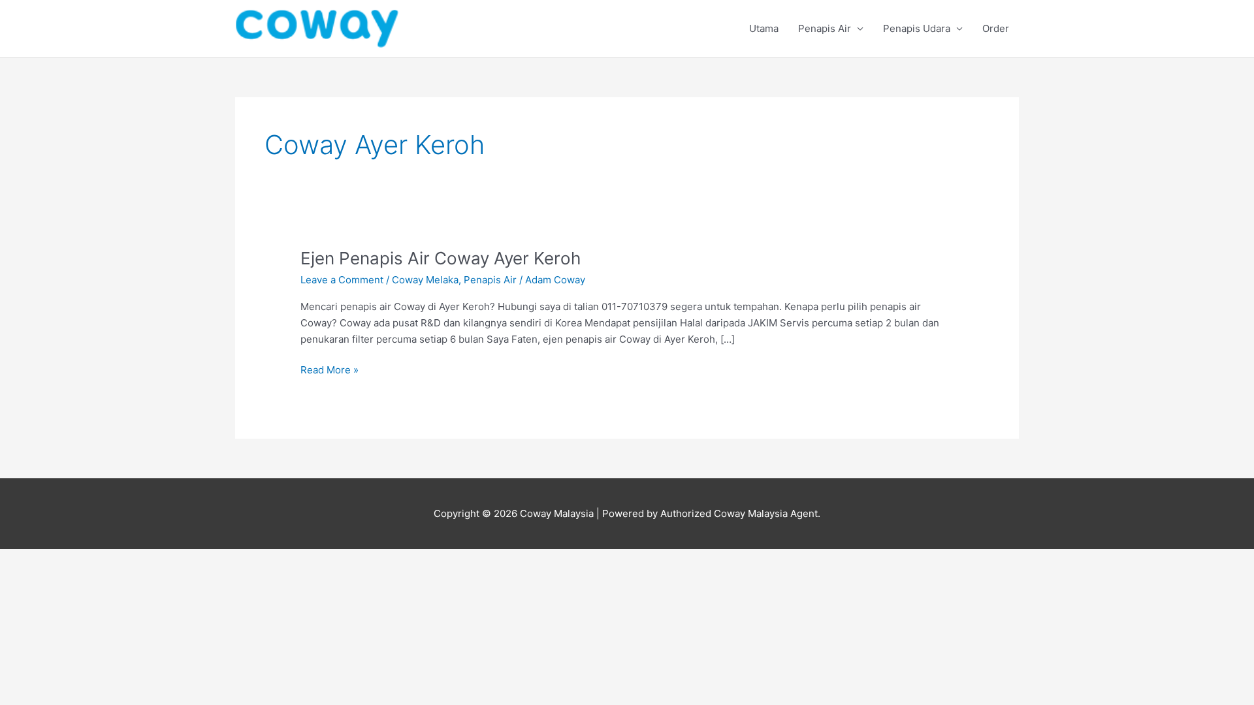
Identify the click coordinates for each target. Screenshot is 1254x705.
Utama (764, 28)
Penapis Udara (916, 28)
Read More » (329, 369)
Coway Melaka (425, 280)
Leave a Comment (341, 280)
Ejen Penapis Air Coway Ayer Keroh (440, 258)
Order (995, 28)
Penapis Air (824, 28)
